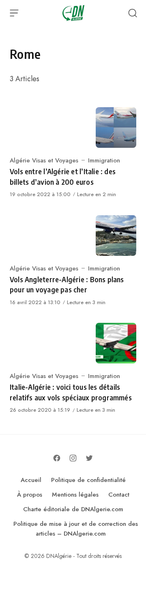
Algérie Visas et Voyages (44, 160)
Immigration (104, 160)
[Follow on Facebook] (56, 458)
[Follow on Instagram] (73, 458)
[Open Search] (133, 13)
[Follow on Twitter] (89, 458)
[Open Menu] (14, 13)
